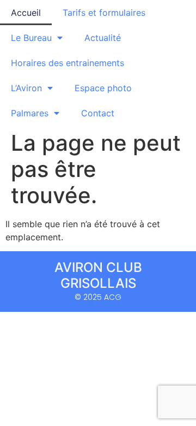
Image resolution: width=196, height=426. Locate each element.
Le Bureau (31, 37)
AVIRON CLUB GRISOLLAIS (98, 275)
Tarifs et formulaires (104, 12)
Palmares (29, 113)
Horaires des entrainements (67, 62)
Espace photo (103, 87)
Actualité (102, 37)
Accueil (26, 12)
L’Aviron (26, 87)
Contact (97, 113)
